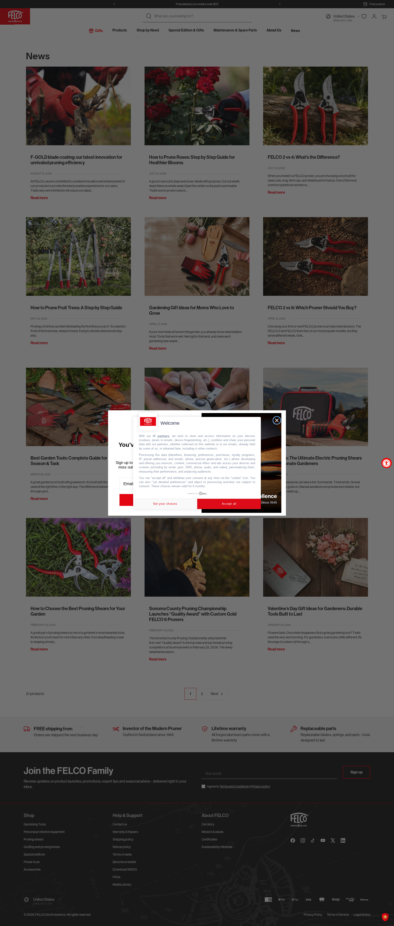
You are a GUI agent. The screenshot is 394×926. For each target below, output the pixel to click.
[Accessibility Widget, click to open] (386, 463)
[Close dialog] (276, 420)
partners (163, 436)
